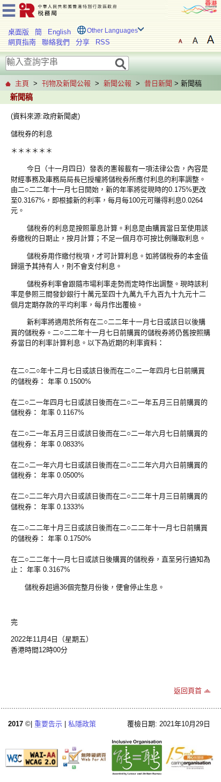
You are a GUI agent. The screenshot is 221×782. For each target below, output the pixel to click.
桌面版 (18, 32)
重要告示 (48, 724)
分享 (83, 42)
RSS (102, 42)
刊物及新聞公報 (66, 83)
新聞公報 (117, 83)
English (59, 32)
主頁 (22, 83)
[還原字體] (180, 39)
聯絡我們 (56, 42)
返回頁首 (188, 691)
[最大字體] (210, 39)
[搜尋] (121, 63)
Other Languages (112, 30)
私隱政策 (82, 724)
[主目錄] (9, 9)
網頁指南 (22, 42)
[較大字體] (195, 39)
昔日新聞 (158, 83)
